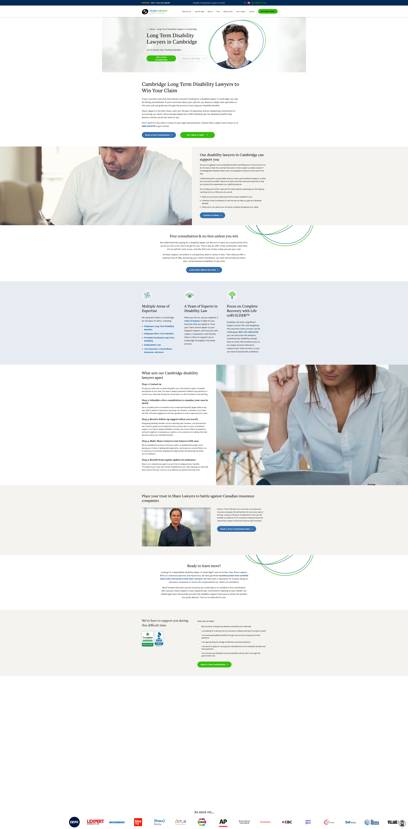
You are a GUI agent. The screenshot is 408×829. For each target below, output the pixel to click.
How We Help (199, 12)
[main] (204, 413)
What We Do (186, 12)
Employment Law (152, 345)
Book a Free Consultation (157, 135)
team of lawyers (192, 321)
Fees (218, 12)
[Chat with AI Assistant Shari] (402, 823)
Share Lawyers (148, 14)
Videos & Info (228, 12)
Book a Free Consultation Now (235, 529)
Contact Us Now (211, 215)
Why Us (210, 12)
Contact (251, 12)
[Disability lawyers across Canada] (248, 2)
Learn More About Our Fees (202, 270)
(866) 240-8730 (148, 126)
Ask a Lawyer (240, 12)
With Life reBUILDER (248, 332)
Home (152, 29)
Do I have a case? (268, 11)
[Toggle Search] (245, 3)
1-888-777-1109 (260, 3)
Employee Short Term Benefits (159, 333)
